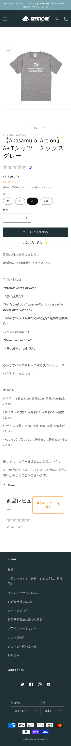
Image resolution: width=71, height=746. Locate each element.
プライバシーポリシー (22, 628)
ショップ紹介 (16, 637)
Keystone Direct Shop (39, 739)
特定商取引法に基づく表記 (25, 619)
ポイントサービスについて (25, 592)
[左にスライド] (26, 127)
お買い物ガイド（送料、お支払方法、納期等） (35, 581)
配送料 (15, 187)
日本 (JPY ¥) (21, 710)
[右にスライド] (44, 127)
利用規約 (13, 655)
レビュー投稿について (22, 601)
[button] (5, 18)
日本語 (48, 710)
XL (32, 201)
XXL (46, 201)
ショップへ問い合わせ (22, 646)
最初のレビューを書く (48, 504)
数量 (5, 210)
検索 (11, 569)
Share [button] (11, 485)
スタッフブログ (18, 610)
